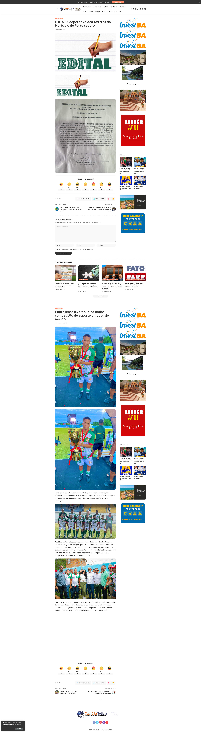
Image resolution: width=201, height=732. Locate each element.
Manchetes (59, 18)
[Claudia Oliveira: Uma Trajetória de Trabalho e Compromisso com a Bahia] (126, 162)
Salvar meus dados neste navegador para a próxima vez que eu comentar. (75, 249)
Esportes (59, 308)
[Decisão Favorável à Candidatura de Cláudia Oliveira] (126, 180)
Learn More (118, 2)
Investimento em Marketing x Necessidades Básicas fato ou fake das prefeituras (134, 285)
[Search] (145, 9)
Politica (115, 279)
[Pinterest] (133, 9)
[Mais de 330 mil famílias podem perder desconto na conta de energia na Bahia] (65, 273)
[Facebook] (129, 9)
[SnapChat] (135, 84)
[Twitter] (131, 9)
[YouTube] (137, 9)
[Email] (113, 199)
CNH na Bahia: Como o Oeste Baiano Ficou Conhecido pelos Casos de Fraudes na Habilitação (88, 285)
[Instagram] (135, 9)
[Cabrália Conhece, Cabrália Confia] (140, 180)
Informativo (130, 279)
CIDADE (59, 279)
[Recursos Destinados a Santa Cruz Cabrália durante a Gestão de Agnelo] (140, 162)
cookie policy (6, 726)
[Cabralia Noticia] (70, 9)
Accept (19, 728)
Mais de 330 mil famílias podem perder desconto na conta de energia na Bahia (64, 285)
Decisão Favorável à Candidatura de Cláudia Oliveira (125, 188)
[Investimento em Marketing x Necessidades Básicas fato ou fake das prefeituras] (135, 273)
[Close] (199, 2)
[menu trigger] (57, 9)
